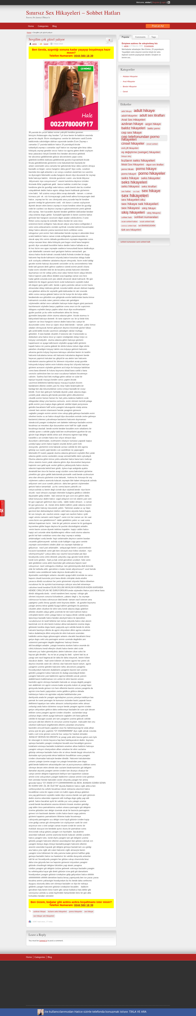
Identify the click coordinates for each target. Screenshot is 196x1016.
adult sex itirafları (152, 115)
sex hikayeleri (134, 195)
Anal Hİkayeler (129, 81)
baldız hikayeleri (133, 128)
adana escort (82, 966)
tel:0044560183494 (147, 225)
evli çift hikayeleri (129, 148)
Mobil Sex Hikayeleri (132, 164)
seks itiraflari (149, 186)
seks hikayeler (150, 178)
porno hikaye (146, 168)
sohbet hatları (87, 997)
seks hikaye (130, 178)
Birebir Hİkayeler (130, 87)
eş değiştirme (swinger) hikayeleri (140, 152)
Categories (43, 26)
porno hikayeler (75, 911)
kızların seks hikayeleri (57, 911)
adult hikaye (144, 110)
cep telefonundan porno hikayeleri (140, 138)
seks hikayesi (130, 186)
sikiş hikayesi (153, 213)
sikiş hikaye (149, 208)
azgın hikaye (153, 124)
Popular (125, 37)
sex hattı (136, 191)
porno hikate (127, 169)
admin (34, 44)
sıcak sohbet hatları (129, 222)
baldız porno (154, 128)
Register (156, 2)
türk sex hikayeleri (131, 229)
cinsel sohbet (152, 144)
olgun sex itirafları (155, 164)
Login (163, 2)
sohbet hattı (126, 217)
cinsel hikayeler (132, 143)
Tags (153, 37)
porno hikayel (128, 174)
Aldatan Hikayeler (130, 76)
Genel (46, 44)
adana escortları (72, 970)
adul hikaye (126, 111)
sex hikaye (88, 911)
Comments (140, 37)
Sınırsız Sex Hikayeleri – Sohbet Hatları (73, 12)
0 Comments (149, 46)
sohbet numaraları (146, 217)
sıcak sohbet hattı (147, 222)
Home (31, 26)
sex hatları (126, 191)
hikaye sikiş (126, 156)
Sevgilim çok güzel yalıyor (47, 39)
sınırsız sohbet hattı (128, 226)
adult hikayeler (129, 115)
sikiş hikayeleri (133, 212)
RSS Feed (169, 2)
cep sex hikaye (131, 132)
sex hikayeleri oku (133, 199)
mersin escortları (72, 997)
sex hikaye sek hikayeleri (43, 916)
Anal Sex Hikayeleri (133, 119)
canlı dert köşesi (72, 989)
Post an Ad (158, 26)
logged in (43, 941)
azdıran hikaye (39, 911)
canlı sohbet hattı (143, 242)
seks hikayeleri (134, 182)
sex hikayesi (130, 208)
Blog (54, 26)
